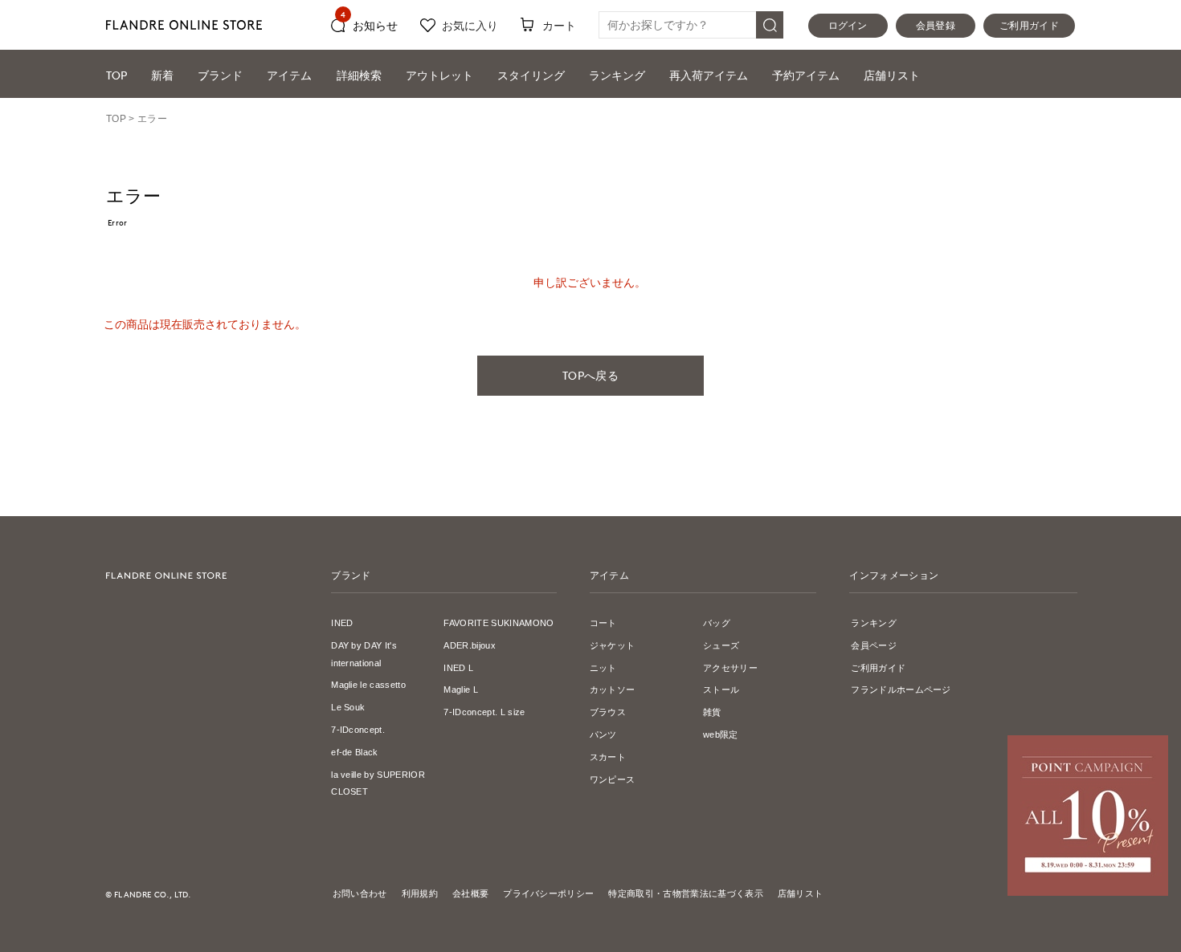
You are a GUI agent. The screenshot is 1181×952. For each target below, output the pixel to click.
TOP (116, 75)
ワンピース (612, 779)
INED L (458, 668)
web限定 (720, 734)
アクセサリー (730, 668)
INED (342, 623)
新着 (162, 75)
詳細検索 (359, 75)
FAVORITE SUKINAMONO (498, 623)
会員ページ (874, 645)
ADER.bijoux (469, 645)
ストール (721, 689)
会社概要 (470, 893)
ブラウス (608, 712)
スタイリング (531, 75)
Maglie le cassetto (368, 685)
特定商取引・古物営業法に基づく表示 (685, 893)
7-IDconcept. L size (484, 712)
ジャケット (612, 645)
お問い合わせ (360, 893)
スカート (608, 757)
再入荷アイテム (708, 75)
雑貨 (712, 712)
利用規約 (420, 893)
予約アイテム (806, 75)
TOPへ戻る (590, 375)
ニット (603, 668)
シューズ (721, 645)
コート (603, 623)
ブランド (220, 75)
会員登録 (935, 25)
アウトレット (439, 75)
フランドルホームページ (901, 689)
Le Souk (348, 707)
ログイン (848, 25)
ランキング (617, 75)
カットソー (612, 689)
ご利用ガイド (1029, 25)
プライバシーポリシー (548, 893)
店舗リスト (892, 75)
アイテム (289, 75)
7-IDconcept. (358, 729)
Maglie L (460, 689)
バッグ (716, 623)
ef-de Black (354, 752)
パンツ (603, 734)
